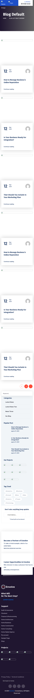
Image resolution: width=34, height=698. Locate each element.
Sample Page (5, 638)
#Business (19, 491)
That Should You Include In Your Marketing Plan (20, 450)
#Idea (24, 495)
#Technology (9, 503)
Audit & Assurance (7, 610)
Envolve (12, 691)
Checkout (4, 613)
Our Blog (8, 416)
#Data (17, 495)
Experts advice (8, 599)
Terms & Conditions (18, 677)
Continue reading (10, 89)
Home (5, 18)
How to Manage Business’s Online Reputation (20, 428)
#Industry (8, 499)
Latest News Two (11, 407)
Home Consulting (6, 629)
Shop (3, 641)
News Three (9, 411)
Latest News (9, 76)
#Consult (8, 495)
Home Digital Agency (8, 632)
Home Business (6, 622)
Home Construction (7, 626)
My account (4, 635)
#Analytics (9, 491)
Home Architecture (7, 619)
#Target (17, 499)
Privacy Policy (5, 677)
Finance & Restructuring (9, 616)
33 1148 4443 (25, 4)
